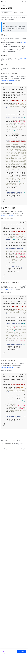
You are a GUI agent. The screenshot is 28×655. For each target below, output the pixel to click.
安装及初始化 (22, 59)
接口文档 (23, 42)
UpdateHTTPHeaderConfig (8, 80)
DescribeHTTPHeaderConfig (8, 215)
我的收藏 (21, 12)
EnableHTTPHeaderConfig (7, 290)
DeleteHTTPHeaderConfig (7, 367)
